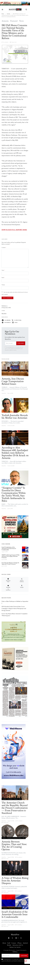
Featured (13, 21)
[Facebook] (9, 938)
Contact (13, 943)
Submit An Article (15, 947)
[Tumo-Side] (14, 631)
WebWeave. (15, 951)
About (4, 943)
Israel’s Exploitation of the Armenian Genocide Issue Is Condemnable (9, 548)
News (21, 21)
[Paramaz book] (15, 658)
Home (3, 13)
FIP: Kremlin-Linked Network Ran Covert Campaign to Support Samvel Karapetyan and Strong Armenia (14, 608)
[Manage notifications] (25, 960)
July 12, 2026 (4, 566)
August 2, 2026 (5, 551)
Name (3, 270)
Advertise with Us (17, 945)
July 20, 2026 (4, 559)
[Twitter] (12, 938)
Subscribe (21, 343)
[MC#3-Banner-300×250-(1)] (15, 526)
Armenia (8, 13)
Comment (4, 247)
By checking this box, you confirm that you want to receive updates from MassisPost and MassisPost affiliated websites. (14, 349)
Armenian (4, 799)
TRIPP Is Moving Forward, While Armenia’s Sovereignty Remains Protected (10, 556)
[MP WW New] (14, 751)
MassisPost (4, 313)
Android (25, 943)
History (19, 838)
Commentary (10, 799)
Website (3, 284)
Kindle (9, 945)
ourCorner (19, 908)
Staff (8, 943)
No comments (5, 42)
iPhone (19, 943)
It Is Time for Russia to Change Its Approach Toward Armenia (10, 563)
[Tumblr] (21, 938)
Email (3, 277)
